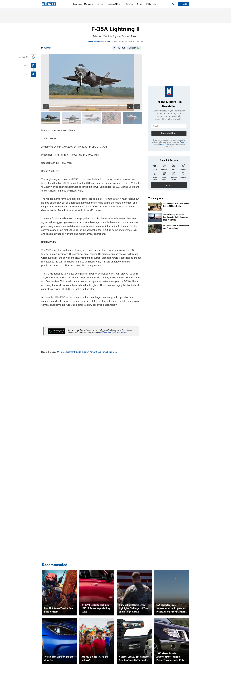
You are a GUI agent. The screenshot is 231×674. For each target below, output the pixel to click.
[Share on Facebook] (114, 48)
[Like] (33, 74)
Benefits (129, 4)
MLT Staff (47, 48)
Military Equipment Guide (99, 41)
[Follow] (33, 65)
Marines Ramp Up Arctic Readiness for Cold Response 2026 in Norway (175, 217)
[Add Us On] (33, 57)
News (139, 4)
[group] (91, 82)
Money (100, 4)
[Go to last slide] (130, 107)
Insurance (77, 4)
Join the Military (114, 4)
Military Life (151, 4)
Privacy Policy (164, 144)
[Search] (173, 4)
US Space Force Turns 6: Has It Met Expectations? (176, 226)
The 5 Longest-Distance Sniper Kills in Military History (176, 204)
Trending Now (155, 198)
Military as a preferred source (113, 332)
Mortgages (88, 4)
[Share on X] (119, 48)
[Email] (124, 48)
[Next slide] (137, 107)
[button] (50, 118)
